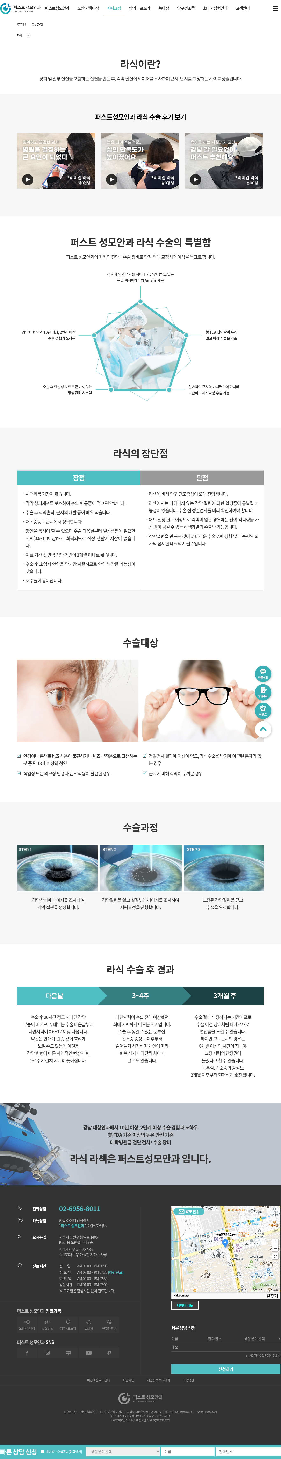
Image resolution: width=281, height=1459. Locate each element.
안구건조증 (186, 8)
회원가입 (37, 24)
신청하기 (225, 1369)
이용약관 (188, 1380)
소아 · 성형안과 (215, 8)
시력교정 (114, 8)
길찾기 (272, 1295)
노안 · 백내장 (88, 8)
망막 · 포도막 (139, 8)
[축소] (275, 1248)
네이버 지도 (185, 1305)
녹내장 (163, 8)
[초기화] (275, 1256)
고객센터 (243, 8)
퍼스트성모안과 (57, 8)
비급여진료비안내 (98, 1380)
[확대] (275, 1241)
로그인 (21, 24)
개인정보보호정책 (158, 1380)
